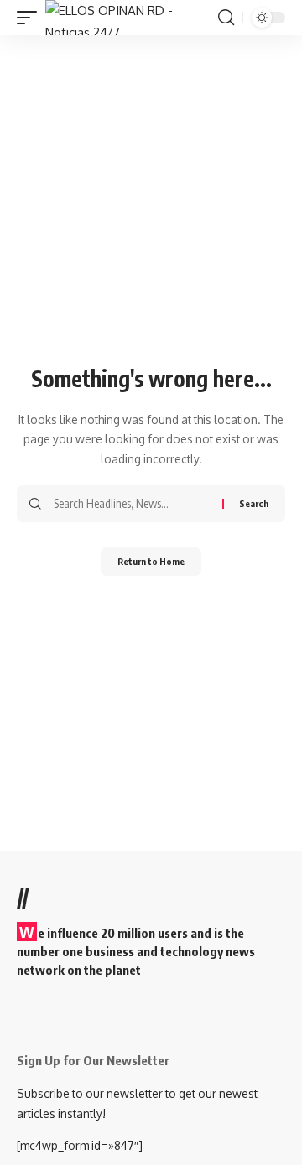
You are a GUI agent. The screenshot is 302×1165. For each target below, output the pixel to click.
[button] (31, 17)
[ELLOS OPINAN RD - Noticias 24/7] (129, 17)
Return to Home (151, 561)
